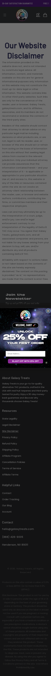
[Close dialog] (48, 311)
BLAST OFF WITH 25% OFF (25, 361)
